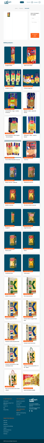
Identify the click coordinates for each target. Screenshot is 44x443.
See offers (18, 404)
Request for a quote (35, 35)
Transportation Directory (21, 406)
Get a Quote (22, 2)
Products (21, 8)
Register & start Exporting (21, 412)
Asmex (7, 441)
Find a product (19, 403)
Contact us (5, 406)
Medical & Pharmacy (7, 429)
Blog (4, 407)
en (39, 2)
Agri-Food (5, 420)
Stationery (5, 433)
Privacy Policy (6, 409)
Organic (4, 428)
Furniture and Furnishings (8, 426)
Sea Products (5, 431)
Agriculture (5, 424)
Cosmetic (5, 422)
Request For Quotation (20, 401)
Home (16, 8)
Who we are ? (6, 401)
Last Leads (18, 414)
